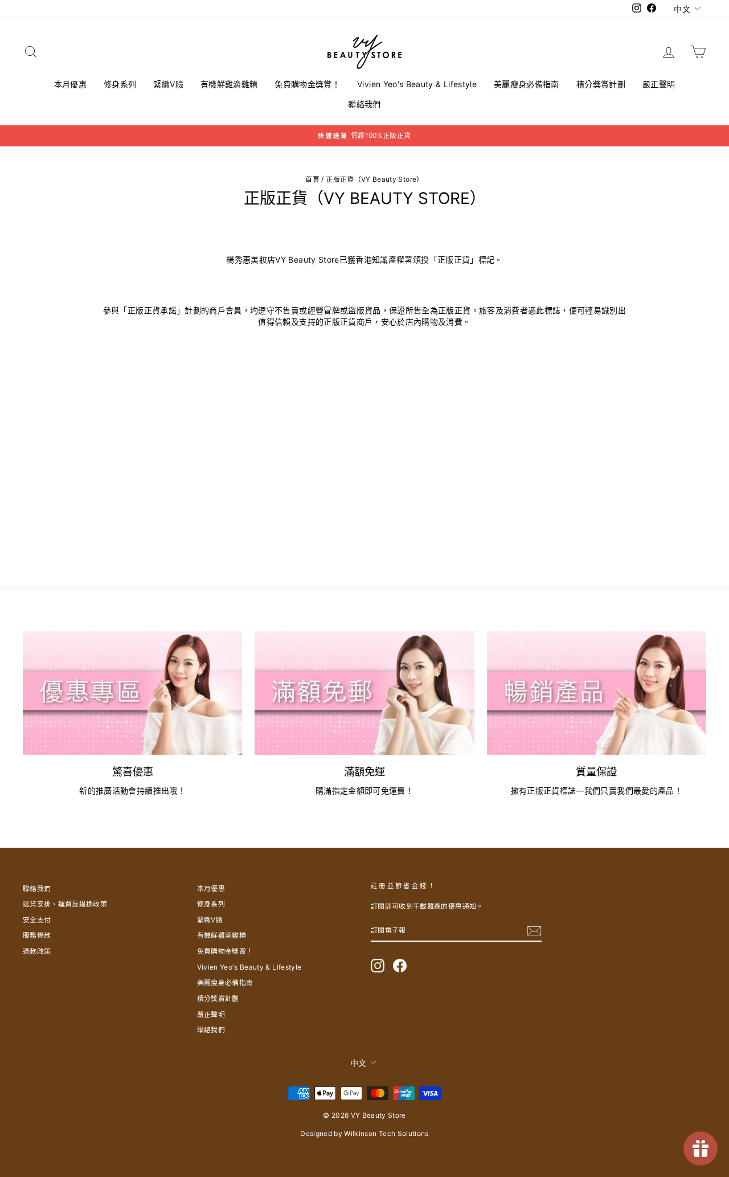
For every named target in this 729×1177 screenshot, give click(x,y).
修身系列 (120, 84)
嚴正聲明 (658, 84)
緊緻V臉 (168, 84)
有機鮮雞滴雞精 (228, 84)
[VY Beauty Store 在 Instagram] (377, 965)
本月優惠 (70, 84)
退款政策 (37, 951)
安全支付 (37, 920)
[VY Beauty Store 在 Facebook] (400, 965)
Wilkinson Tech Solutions (386, 1133)
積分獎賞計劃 (600, 84)
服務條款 (37, 935)
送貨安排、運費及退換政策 (65, 904)
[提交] (534, 931)
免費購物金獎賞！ (307, 84)
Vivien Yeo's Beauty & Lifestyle (417, 84)
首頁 (312, 179)
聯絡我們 (364, 104)
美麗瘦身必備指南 (526, 84)
